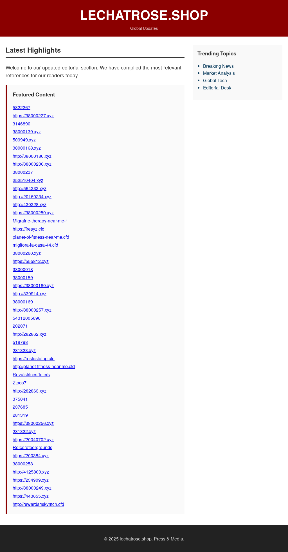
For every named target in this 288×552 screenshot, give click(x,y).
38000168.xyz (27, 148)
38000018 (23, 269)
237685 (20, 407)
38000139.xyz (27, 131)
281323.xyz (24, 350)
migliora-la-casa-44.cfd (35, 245)
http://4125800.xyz (31, 471)
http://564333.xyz (29, 188)
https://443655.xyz (31, 496)
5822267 (21, 107)
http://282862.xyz (29, 334)
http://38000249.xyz (32, 488)
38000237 (23, 172)
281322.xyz (24, 431)
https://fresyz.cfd (28, 229)
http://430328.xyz (29, 204)
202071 (20, 326)
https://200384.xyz (31, 455)
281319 (20, 415)
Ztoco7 (19, 382)
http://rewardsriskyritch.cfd (38, 504)
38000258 (23, 463)
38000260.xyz (27, 253)
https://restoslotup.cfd (34, 358)
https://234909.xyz (31, 480)
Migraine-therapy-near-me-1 (40, 220)
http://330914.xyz (29, 293)
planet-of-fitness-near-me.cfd (41, 237)
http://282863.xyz (29, 390)
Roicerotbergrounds (32, 447)
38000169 (23, 301)
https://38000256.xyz (33, 423)
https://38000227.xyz (33, 115)
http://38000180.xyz (32, 156)
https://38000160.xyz (33, 285)
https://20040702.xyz (33, 439)
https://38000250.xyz (33, 212)
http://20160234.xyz (32, 196)
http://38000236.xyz (32, 164)
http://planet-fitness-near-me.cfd (44, 366)
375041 (20, 399)
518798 (20, 342)
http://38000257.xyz (32, 310)
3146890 (21, 123)
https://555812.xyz (31, 261)
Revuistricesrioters (31, 374)
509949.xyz (24, 139)
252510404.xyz (28, 180)
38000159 (23, 277)
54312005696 (26, 318)
